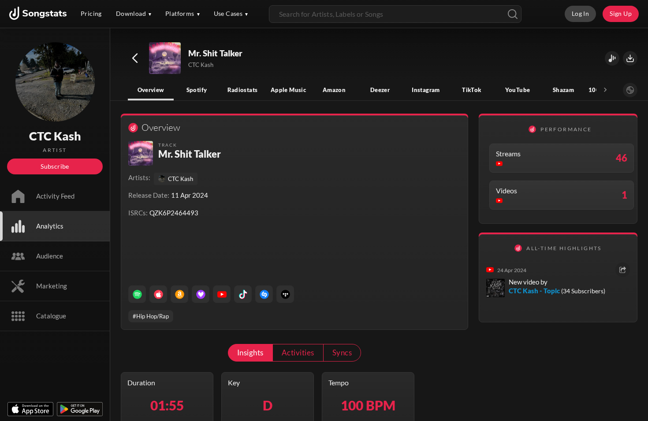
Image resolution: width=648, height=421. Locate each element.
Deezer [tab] (380, 89)
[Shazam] (264, 294)
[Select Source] (630, 90)
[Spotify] (137, 294)
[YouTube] (222, 294)
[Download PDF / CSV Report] (630, 58)
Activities (298, 352)
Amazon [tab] (334, 89)
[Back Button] (135, 58)
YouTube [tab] (517, 89)
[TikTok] (243, 294)
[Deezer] (200, 294)
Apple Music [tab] (288, 89)
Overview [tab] (151, 89)
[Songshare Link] (612, 58)
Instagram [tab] (425, 89)
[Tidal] (285, 294)
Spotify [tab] (196, 89)
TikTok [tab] (471, 89)
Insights (250, 352)
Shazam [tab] (563, 89)
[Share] (622, 269)
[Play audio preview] (165, 59)
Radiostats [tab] (242, 89)
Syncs (342, 352)
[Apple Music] (158, 294)
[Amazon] (179, 294)
